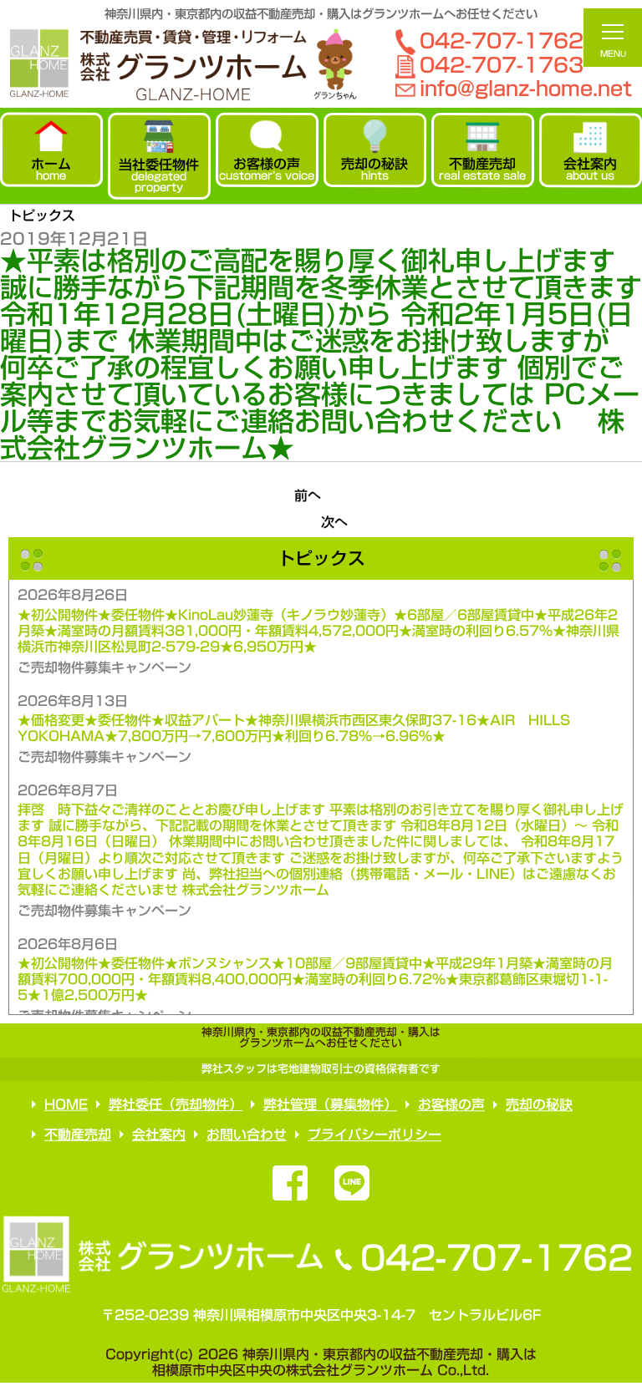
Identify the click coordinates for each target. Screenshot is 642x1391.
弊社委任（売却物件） (175, 1104)
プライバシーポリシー (374, 1134)
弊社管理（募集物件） (330, 1104)
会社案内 (159, 1134)
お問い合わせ (246, 1134)
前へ (307, 495)
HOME (66, 1104)
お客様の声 (451, 1104)
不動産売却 (77, 1134)
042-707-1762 (495, 1258)
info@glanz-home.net (526, 89)
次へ (334, 522)
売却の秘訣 (539, 1104)
